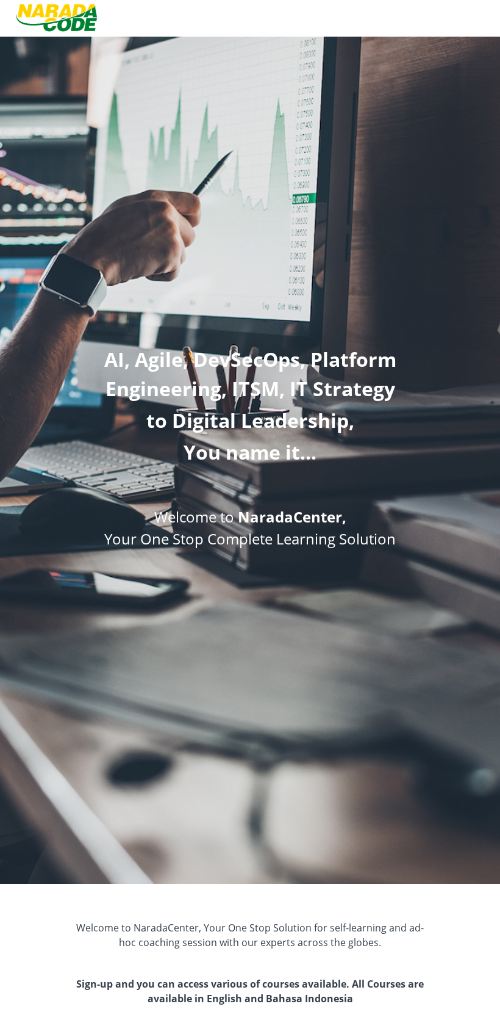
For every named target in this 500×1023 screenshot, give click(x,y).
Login (477, 18)
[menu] (472, 18)
